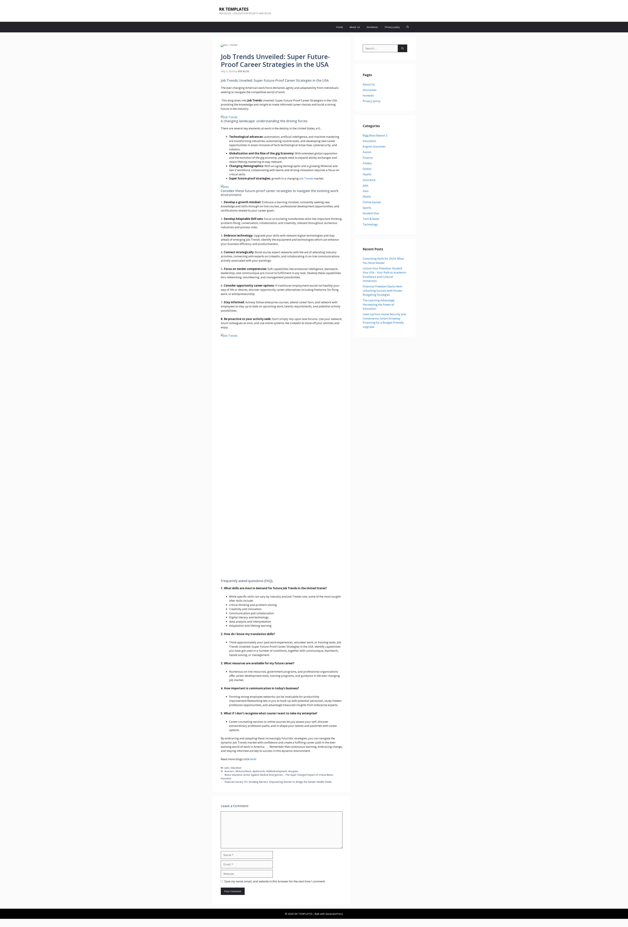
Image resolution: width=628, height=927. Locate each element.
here (252, 759)
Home (339, 27)
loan (365, 191)
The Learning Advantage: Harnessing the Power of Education (379, 304)
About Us (354, 27)
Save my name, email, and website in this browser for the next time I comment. (274, 881)
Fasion (367, 152)
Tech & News (371, 219)
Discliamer (372, 27)
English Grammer (374, 146)
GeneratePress (334, 913)
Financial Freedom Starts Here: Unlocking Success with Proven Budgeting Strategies (382, 290)
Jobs (227, 767)
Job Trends (306, 178)
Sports (367, 208)
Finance (368, 157)
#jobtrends (259, 771)
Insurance (369, 180)
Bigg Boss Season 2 (375, 135)
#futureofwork (243, 771)
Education (236, 767)
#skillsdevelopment (276, 771)
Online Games (372, 202)
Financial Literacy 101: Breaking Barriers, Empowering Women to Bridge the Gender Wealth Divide (278, 781)
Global (367, 169)
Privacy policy (392, 27)
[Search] (402, 48)
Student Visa (371, 213)
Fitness (367, 163)
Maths (367, 196)
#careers (229, 771)
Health (367, 174)
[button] (407, 27)
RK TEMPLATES (234, 9)
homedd (368, 95)
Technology (370, 224)
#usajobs (293, 771)
